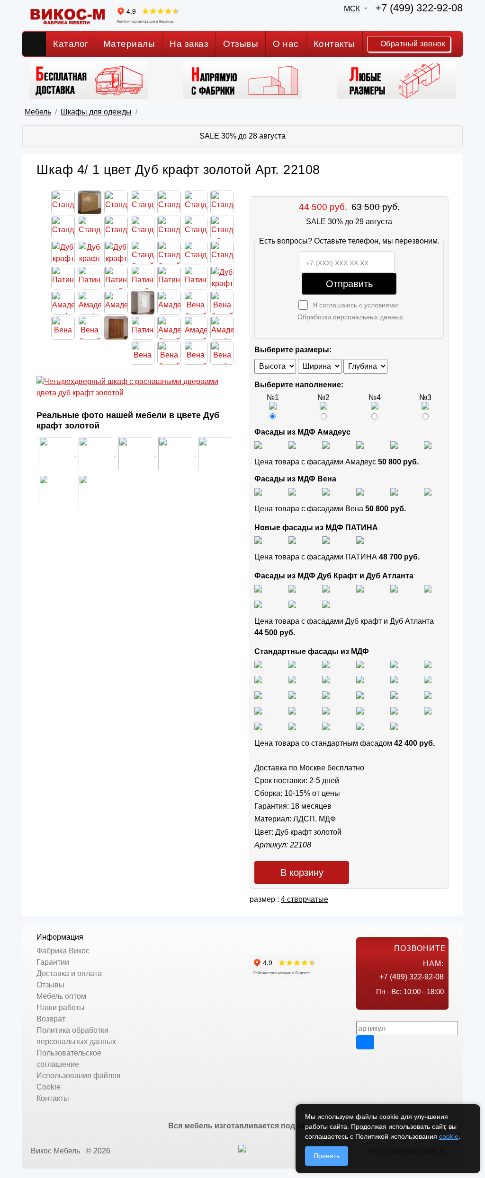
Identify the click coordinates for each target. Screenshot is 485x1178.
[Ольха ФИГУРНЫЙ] (326, 710)
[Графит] (360, 444)
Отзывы (240, 44)
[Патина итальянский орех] (326, 540)
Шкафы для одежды (96, 112)
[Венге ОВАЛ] (326, 726)
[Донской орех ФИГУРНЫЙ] (427, 694)
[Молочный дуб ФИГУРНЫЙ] (360, 710)
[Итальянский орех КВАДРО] (292, 694)
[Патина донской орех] (360, 540)
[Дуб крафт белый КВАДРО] (326, 588)
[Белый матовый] (292, 444)
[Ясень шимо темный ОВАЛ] (394, 664)
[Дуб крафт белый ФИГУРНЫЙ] (360, 588)
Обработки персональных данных (350, 317)
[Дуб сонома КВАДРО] (360, 679)
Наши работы (60, 1007)
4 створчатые (304, 899)
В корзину (301, 872)
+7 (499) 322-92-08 (419, 8)
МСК (352, 9)
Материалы (129, 44)
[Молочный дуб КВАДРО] (394, 710)
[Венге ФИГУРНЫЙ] (258, 726)
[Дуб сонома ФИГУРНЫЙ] (427, 679)
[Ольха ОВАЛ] (292, 710)
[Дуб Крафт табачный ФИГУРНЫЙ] (258, 588)
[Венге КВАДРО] (292, 726)
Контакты (334, 44)
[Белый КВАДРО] (360, 726)
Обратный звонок (411, 44)
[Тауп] (427, 444)
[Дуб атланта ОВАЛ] (326, 604)
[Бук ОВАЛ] (326, 679)
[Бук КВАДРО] (292, 679)
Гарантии (52, 962)
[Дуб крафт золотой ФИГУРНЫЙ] (427, 588)
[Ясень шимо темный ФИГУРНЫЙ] (427, 664)
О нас (286, 44)
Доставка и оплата (69, 973)
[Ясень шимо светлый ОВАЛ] (292, 664)
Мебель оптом (61, 996)
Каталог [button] (71, 44)
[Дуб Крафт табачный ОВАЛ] (292, 588)
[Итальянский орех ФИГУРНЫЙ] (258, 694)
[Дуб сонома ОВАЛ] (394, 679)
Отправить (349, 284)
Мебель (38, 112)
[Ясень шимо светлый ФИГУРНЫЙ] (326, 664)
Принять (327, 1156)
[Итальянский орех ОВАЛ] (326, 694)
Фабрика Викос (63, 951)
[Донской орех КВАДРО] (360, 694)
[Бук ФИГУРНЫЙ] (258, 679)
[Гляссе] (326, 444)
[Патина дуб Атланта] (258, 540)
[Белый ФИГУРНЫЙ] (394, 726)
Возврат (50, 1019)
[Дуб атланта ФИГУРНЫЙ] (258, 604)
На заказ (189, 44)
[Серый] (394, 444)
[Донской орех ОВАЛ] (394, 694)
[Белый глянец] (258, 444)
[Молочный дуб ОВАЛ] (427, 710)
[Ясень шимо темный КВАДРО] (360, 664)
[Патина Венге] (292, 540)
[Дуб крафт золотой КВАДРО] (394, 588)
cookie (448, 1136)
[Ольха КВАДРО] (258, 710)
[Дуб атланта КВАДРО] (292, 604)
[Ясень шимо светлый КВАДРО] (258, 664)
